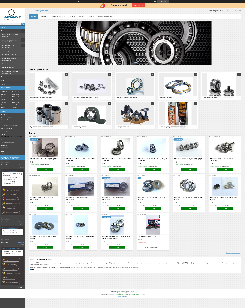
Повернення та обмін (105, 16)
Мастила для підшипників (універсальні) (10, 72)
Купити (45, 169)
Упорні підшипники (8, 51)
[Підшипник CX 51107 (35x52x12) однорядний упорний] (189, 186)
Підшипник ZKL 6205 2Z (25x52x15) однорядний (77, 198)
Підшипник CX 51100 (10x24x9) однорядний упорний (151, 198)
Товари (3, 31)
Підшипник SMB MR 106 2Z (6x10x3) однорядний (221, 159)
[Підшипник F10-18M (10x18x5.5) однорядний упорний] (81, 225)
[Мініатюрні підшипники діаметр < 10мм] (91, 86)
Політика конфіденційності (138, 294)
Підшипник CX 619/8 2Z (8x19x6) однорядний (10, 178)
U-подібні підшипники (9, 55)
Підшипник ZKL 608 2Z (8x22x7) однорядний (44, 159)
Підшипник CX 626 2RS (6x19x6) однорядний (12, 174)
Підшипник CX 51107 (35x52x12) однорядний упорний (188, 198)
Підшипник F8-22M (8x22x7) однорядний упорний (43, 237)
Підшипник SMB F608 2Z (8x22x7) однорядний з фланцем (116, 159)
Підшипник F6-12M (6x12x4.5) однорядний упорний (223, 198)
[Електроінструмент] (135, 115)
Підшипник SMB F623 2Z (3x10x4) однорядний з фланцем (80, 159)
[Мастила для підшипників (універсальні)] (178, 115)
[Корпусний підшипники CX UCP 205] (153, 225)
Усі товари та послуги (233, 253)
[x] (33, 270)
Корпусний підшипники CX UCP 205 (149, 236)
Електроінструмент (8, 67)
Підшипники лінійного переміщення (9, 59)
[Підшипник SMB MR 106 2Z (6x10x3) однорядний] (225, 147)
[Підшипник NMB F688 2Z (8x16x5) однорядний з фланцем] (153, 147)
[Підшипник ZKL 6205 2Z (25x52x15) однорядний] (81, 186)
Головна (33, 16)
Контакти (72, 16)
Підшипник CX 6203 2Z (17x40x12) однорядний (10, 231)
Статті (91, 16)
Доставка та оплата (58, 16)
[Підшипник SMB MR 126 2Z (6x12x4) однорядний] (45, 186)
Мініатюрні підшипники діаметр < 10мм (9, 41)
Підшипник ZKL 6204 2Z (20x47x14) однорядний (113, 198)
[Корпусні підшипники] (91, 115)
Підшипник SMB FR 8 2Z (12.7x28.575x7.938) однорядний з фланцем (116, 237)
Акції (2, 80)
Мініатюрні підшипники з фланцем (10, 35)
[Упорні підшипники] (178, 86)
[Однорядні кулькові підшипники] (135, 86)
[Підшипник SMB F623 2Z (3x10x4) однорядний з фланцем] (81, 147)
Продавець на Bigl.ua (122, 293)
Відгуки (3, 84)
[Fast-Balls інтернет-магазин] (12, 14)
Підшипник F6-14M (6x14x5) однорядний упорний (11, 182)
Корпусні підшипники (8, 64)
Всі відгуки (19, 287)
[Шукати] (23, 24)
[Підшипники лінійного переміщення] (48, 115)
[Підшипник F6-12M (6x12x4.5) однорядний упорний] (225, 186)
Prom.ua (131, 291)
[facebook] (31, 270)
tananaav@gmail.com (7, 142)
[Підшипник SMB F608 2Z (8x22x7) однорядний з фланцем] (117, 147)
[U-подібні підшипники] (221, 86)
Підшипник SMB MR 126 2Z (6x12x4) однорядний (41, 198)
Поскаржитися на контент (123, 294)
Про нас (3, 77)
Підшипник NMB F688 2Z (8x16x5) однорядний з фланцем (152, 159)
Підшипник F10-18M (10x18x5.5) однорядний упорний (12, 252)
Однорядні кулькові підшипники (8, 46)
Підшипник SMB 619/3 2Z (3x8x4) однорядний (188, 159)
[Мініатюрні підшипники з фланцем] (48, 86)
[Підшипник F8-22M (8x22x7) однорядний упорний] (45, 225)
